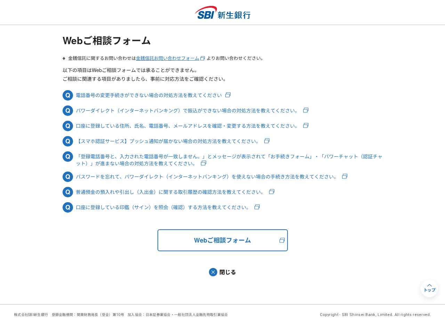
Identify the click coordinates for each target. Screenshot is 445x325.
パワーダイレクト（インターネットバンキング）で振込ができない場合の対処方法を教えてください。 (188, 110)
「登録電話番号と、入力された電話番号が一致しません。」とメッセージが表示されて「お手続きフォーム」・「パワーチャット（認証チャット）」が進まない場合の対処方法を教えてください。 (229, 160)
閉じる (227, 272)
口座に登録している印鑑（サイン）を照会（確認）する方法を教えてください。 (163, 207)
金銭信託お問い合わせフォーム (167, 58)
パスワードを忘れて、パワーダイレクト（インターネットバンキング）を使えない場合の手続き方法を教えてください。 (207, 176)
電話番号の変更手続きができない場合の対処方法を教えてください (149, 95)
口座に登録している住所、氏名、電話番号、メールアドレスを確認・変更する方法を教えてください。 (188, 125)
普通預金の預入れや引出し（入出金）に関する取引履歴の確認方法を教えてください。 (171, 192)
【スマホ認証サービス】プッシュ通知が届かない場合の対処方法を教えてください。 (168, 141)
